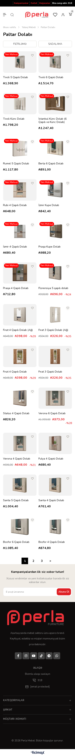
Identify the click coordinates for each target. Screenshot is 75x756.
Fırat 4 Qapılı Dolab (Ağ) (18, 330)
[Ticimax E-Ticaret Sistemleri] (37, 753)
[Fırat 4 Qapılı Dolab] (20, 356)
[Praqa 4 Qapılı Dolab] (20, 273)
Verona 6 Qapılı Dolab (52, 413)
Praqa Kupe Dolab (49, 246)
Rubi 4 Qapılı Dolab (15, 205)
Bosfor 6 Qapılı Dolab (16, 542)
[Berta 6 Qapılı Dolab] (55, 148)
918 (40, 680)
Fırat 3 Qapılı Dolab (50, 371)
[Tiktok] (41, 655)
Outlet (34, 3)
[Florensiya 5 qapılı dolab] (55, 273)
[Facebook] (18, 655)
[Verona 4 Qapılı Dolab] (20, 443)
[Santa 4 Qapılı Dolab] (55, 485)
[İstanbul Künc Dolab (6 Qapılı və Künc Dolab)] (55, 103)
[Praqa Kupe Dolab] (55, 231)
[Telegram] (49, 655)
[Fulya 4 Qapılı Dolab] (55, 443)
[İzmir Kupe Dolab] (55, 189)
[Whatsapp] (56, 655)
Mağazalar (44, 3)
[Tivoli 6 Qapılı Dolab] (55, 62)
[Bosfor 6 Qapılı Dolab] (20, 526)
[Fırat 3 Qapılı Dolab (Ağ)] (55, 314)
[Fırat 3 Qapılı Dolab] (55, 356)
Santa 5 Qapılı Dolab (16, 500)
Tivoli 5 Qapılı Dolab (15, 77)
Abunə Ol (63, 592)
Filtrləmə (20, 44)
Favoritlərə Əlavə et (32, 55)
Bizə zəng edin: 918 (62, 3)
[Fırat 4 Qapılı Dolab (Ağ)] (20, 314)
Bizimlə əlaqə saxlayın (37, 674)
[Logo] (36, 617)
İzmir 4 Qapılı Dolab (15, 246)
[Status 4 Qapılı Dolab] (20, 398)
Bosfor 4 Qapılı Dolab (51, 542)
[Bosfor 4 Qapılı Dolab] (55, 526)
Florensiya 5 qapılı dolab (53, 288)
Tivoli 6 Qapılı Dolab (50, 77)
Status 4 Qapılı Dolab (16, 413)
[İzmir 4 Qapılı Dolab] (20, 231)
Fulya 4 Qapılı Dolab (50, 458)
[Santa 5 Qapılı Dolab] (20, 485)
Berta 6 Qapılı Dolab (50, 163)
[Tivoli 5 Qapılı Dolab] (20, 62)
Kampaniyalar (21, 3)
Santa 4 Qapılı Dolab (51, 500)
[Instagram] (25, 655)
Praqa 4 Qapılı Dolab (15, 288)
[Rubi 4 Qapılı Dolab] (20, 189)
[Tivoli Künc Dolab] (20, 103)
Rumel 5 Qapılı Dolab (16, 163)
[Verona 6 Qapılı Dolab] (55, 398)
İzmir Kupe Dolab (48, 205)
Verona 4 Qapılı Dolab (16, 458)
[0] (70, 14)
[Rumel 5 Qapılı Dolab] (20, 148)
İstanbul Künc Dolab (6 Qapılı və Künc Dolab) (52, 120)
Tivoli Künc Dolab (13, 118)
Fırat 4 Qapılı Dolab (15, 371)
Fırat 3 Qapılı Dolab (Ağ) (53, 330)
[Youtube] (33, 655)
